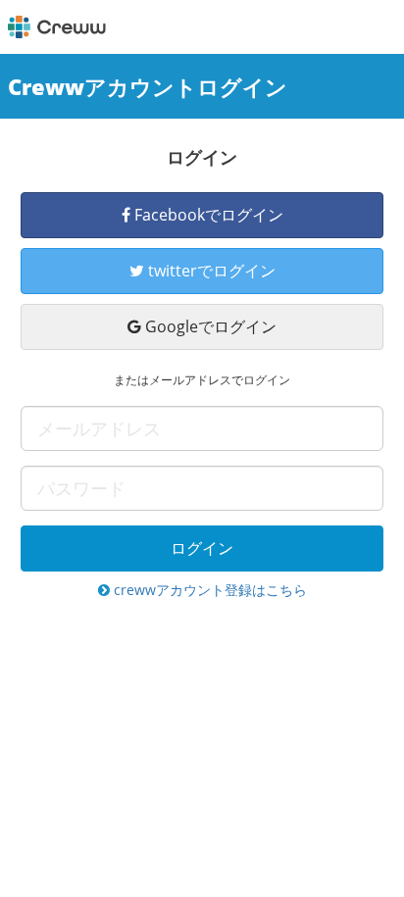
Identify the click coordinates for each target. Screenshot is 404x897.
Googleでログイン (209, 326)
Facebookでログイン (206, 214)
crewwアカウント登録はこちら (208, 589)
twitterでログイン (210, 270)
